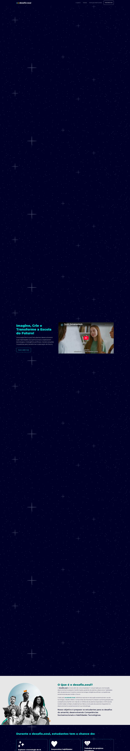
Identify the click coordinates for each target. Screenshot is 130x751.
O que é (78, 2)
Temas (85, 2)
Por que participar (95, 2)
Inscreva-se (108, 2)
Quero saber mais (23, 350)
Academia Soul (70, 697)
